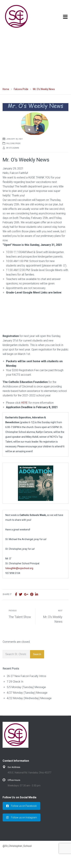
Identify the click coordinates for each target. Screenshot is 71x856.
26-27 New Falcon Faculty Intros (26, 676)
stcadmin (14, 148)
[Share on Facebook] (16, 594)
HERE (24, 402)
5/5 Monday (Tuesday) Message (26, 687)
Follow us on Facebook (24, 806)
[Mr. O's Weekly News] (35, 118)
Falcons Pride (13, 143)
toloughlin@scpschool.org (19, 568)
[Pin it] (31, 594)
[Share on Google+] (26, 594)
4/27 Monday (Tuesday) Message (27, 692)
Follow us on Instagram (24, 817)
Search (37, 654)
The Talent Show (20, 617)
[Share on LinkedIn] (36, 594)
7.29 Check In (15, 681)
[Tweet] (20, 594)
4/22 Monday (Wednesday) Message (29, 698)
